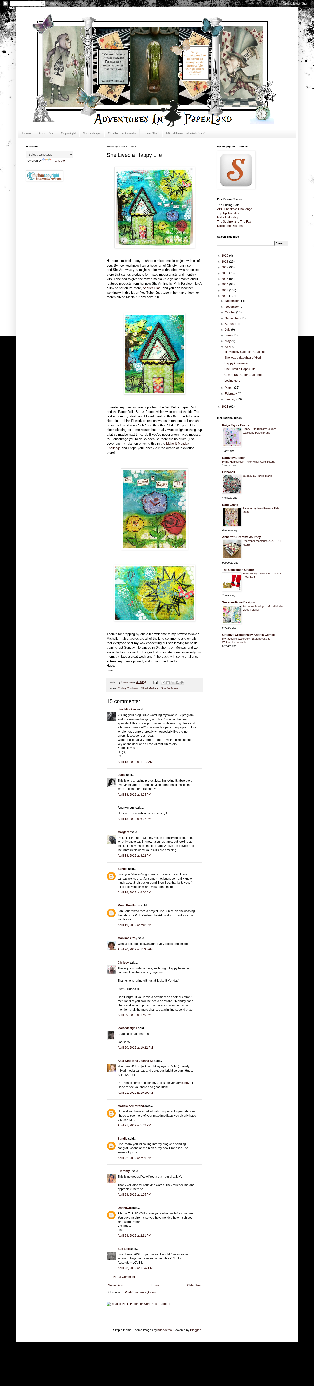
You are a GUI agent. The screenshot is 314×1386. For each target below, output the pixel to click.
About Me (46, 133)
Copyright (68, 133)
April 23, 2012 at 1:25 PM (134, 1194)
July (228, 329)
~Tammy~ (124, 1171)
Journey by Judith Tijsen (257, 475)
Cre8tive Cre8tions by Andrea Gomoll (248, 635)
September (232, 318)
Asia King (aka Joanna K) (135, 1061)
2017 (225, 267)
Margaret (124, 832)
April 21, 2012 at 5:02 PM (134, 1125)
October (230, 312)
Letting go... (232, 380)
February (231, 393)
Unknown (124, 1208)
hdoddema (164, 1330)
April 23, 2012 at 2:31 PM (134, 1235)
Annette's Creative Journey (241, 537)
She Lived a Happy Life (240, 369)
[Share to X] (172, 682)
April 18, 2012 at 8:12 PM (134, 855)
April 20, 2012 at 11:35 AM (135, 949)
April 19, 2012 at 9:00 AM (134, 892)
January (230, 399)
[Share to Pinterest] (182, 682)
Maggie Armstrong (131, 1106)
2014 (225, 284)
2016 (225, 273)
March (229, 387)
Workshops (92, 133)
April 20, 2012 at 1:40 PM (134, 1015)
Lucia (121, 775)
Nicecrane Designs (230, 225)
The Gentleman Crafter (238, 570)
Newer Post (115, 1285)
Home (26, 133)
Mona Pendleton (129, 905)
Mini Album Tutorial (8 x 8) (186, 133)
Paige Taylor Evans (235, 425)
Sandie (122, 869)
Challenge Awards (122, 133)
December (232, 301)
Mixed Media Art (150, 688)
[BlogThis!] (168, 682)
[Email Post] (155, 682)
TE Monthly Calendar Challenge (245, 352)
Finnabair (228, 472)
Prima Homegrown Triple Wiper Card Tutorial (248, 461)
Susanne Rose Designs (238, 602)
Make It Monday (227, 217)
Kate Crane (230, 504)
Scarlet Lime (152, 288)
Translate (58, 160)
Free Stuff (151, 133)
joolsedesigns (127, 1028)
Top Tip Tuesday (228, 213)
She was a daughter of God (242, 357)
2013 (225, 290)
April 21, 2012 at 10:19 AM (135, 1092)
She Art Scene (169, 688)
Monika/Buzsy (127, 938)
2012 (225, 296)
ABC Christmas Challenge (234, 209)
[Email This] (163, 682)
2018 (225, 261)
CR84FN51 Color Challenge (243, 375)
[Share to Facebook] (177, 682)
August (230, 324)
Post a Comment (124, 1277)
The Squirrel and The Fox (234, 221)
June (228, 335)
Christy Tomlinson (128, 688)
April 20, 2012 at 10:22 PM (135, 1047)
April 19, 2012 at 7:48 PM (134, 925)
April (228, 347)
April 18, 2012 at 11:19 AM (135, 762)
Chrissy (123, 962)
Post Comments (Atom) (140, 1292)
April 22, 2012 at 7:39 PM (134, 1158)
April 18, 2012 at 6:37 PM (134, 819)
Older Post (194, 1285)
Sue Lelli (124, 1249)
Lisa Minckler (127, 709)
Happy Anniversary (237, 363)
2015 (225, 278)
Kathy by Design (233, 458)
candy (185, 1083)
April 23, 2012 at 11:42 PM (135, 1268)
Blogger (195, 1330)
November (232, 306)
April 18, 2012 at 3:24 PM (134, 794)
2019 (225, 255)
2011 (225, 406)
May (228, 341)
